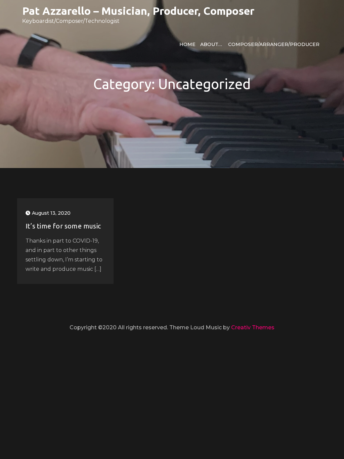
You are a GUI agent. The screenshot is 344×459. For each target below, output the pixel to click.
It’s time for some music (63, 226)
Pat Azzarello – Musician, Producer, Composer (138, 11)
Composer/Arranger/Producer (273, 44)
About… (211, 44)
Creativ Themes (252, 327)
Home (187, 44)
